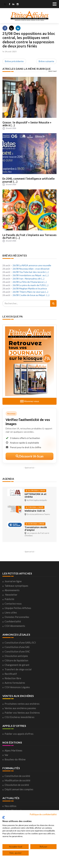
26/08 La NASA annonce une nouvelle (32, 265)
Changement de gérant (17, 664)
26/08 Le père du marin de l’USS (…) (30, 285)
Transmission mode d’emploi (36, 528)
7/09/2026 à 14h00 (35, 507)
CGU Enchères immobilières (19, 717)
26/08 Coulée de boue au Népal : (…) (31, 295)
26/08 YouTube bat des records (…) (31, 272)
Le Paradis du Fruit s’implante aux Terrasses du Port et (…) (29, 236)
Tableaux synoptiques (16, 585)
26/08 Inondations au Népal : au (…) (31, 275)
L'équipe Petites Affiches (18, 607)
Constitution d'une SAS (17, 646)
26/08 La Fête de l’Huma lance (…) (30, 281)
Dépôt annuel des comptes (19, 789)
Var (6, 754)
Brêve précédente (14, 61)
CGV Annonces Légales (17, 687)
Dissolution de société (17, 784)
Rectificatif (11, 673)
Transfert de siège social (18, 669)
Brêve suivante (46, 61)
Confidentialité (13, 621)
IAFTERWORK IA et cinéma (35, 495)
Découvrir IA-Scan (31, 456)
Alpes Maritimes (13, 750)
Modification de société (17, 780)
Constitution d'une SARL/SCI (20, 642)
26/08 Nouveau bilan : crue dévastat (31, 268)
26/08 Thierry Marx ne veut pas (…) (30, 291)
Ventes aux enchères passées (20, 708)
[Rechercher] (53, 303)
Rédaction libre (13, 678)
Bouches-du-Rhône (15, 759)
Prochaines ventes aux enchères (22, 703)
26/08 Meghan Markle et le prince (30, 288)
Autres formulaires (15, 682)
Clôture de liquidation (16, 660)
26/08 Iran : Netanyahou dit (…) (28, 278)
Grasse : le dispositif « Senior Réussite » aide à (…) (26, 124)
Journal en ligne (13, 581)
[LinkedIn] (13, 4)
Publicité (9, 599)
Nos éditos (10, 805)
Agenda (8, 478)
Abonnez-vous (31, 401)
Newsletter (11, 594)
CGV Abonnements (15, 625)
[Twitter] (4, 4)
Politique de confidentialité (43, 814)
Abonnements (12, 590)
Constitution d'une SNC (17, 651)
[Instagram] (18, 4)
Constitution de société (17, 775)
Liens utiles (11, 612)
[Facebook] (9, 4)
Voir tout (52, 71)
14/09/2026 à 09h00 (35, 524)
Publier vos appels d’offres (19, 733)
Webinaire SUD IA (35, 510)
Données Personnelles (17, 616)
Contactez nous (13, 603)
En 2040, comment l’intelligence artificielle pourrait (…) (28, 180)
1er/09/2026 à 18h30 (36, 490)
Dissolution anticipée (16, 655)
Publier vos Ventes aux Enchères (22, 712)
